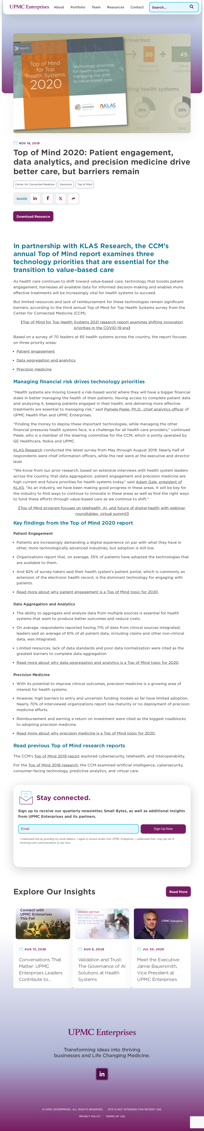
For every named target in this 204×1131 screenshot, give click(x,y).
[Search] (191, 7)
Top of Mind (84, 184)
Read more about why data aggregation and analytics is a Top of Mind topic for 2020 (97, 662)
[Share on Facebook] (48, 198)
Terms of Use (115, 1116)
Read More (178, 892)
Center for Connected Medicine (35, 184)
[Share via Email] (73, 198)
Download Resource (33, 216)
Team (96, 7)
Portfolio (78, 7)
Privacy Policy (90, 1116)
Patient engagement (36, 351)
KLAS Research (27, 450)
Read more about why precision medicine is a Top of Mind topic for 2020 (86, 733)
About (59, 7)
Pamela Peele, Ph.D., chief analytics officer (144, 409)
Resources (115, 7)
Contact (137, 7)
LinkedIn (102, 1074)
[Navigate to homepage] (29, 7)
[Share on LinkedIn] (35, 198)
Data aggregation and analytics (46, 360)
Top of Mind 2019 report (57, 756)
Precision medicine (34, 369)
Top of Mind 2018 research (53, 765)
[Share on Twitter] (60, 198)
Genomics (66, 184)
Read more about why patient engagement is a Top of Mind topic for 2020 (87, 592)
